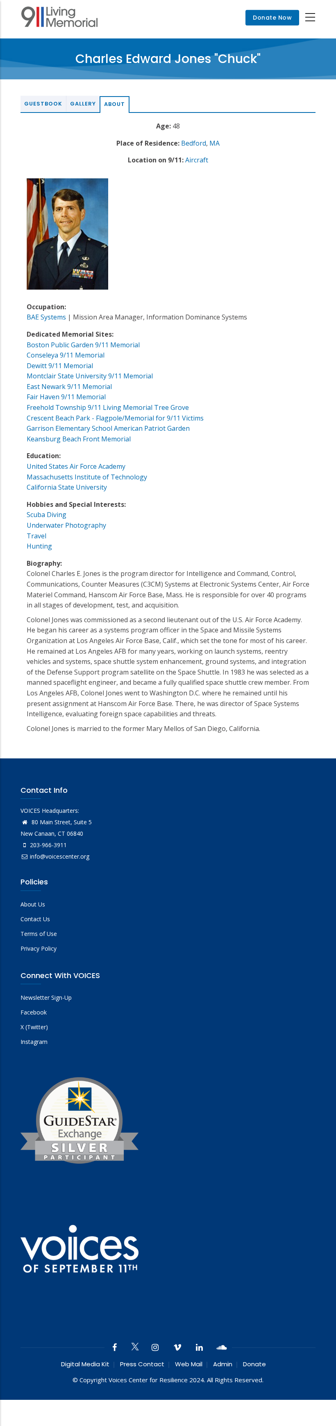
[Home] (59, 17)
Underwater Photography (66, 525)
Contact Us (35, 919)
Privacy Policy (38, 948)
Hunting (39, 546)
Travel (36, 535)
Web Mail (188, 1364)
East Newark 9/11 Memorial (69, 386)
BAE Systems (46, 317)
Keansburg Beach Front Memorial (79, 438)
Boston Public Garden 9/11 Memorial (83, 344)
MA (214, 143)
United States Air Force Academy (76, 466)
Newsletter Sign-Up (46, 997)
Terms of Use (38, 934)
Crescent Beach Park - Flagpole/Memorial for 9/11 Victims (115, 418)
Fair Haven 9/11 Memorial (66, 396)
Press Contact (142, 1364)
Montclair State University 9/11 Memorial (90, 375)
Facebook (33, 1012)
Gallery (83, 104)
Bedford (193, 143)
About (114, 104)
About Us (32, 904)
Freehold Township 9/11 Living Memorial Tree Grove (108, 407)
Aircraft (196, 159)
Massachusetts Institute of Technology (87, 476)
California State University (67, 487)
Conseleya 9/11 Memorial (65, 355)
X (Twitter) (34, 1027)
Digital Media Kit (85, 1364)
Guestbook (43, 104)
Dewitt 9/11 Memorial (60, 365)
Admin (222, 1364)
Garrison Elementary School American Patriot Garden (108, 428)
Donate (254, 1364)
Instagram (34, 1042)
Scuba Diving (46, 514)
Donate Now (272, 17)
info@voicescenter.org (59, 856)
